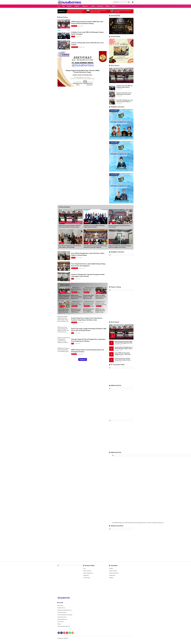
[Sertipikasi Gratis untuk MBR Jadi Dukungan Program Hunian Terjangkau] (64, 34)
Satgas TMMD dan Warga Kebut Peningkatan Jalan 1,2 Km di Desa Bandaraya (122, 353)
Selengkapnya (82, 359)
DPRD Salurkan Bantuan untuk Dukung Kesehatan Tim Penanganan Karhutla (76, 297)
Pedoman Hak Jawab (62, 617)
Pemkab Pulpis (74, 322)
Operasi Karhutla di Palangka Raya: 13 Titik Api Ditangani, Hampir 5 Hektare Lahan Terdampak (124, 348)
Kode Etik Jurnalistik (62, 612)
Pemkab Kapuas (86, 577)
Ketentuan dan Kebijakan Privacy (65, 610)
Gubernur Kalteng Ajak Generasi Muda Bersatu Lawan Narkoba (93, 11)
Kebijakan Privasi (61, 607)
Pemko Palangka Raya (88, 573)
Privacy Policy (61, 621)
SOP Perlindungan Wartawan (64, 626)
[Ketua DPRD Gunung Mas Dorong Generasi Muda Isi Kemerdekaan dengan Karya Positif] (64, 304)
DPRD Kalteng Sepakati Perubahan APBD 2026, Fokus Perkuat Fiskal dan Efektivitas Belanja (70, 226)
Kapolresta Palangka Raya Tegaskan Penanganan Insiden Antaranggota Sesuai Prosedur (120, 246)
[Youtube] (67, 633)
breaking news (112, 575)
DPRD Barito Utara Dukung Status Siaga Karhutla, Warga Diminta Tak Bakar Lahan (100, 311)
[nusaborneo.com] (69, 2)
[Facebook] (59, 633)
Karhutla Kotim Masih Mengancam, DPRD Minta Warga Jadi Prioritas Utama (88, 297)
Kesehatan (61, 242)
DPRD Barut (99, 306)
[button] (128, 2)
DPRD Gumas (74, 292)
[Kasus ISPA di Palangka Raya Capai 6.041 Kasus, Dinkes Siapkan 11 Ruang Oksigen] (106, 11)
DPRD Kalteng (74, 25)
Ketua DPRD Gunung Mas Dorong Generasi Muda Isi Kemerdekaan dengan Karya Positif (64, 311)
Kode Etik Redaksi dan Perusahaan (65, 614)
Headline (111, 568)
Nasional (73, 36)
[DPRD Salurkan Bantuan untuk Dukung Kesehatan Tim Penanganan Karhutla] (76, 290)
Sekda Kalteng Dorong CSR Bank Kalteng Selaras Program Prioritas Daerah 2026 (122, 359)
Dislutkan (111, 577)
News (111, 242)
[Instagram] (64, 633)
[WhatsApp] (70, 633)
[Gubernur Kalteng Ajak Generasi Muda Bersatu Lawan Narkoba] (82, 11)
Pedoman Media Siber (62, 619)
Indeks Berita (60, 605)
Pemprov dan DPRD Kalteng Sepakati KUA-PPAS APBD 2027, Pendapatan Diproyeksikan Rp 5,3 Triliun (100, 297)
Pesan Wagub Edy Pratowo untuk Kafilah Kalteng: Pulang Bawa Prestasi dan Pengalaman (95, 246)
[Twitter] (61, 633)
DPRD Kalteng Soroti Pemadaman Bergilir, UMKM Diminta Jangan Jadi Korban (76, 311)
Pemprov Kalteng (75, 47)
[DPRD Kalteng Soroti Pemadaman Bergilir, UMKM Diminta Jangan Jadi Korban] (76, 304)
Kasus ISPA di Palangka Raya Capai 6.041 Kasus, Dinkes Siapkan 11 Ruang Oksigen (117, 11)
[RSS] (72, 633)
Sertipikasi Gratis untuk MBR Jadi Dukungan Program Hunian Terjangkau (69, 11)
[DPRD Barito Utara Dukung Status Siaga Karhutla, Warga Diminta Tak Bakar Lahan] (100, 304)
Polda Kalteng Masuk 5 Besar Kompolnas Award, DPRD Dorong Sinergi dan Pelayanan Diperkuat (88, 311)
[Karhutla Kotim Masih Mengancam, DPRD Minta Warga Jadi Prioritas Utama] (88, 290)
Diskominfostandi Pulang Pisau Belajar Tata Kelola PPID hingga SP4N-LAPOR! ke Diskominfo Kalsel (124, 342)
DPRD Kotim (86, 292)
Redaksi (59, 624)
